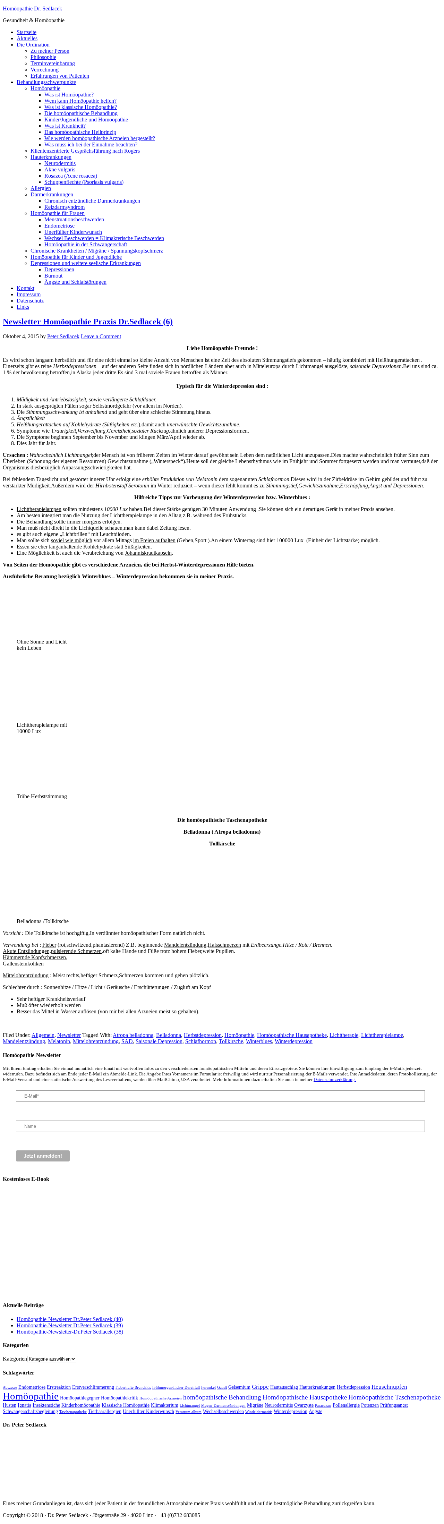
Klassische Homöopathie (126, 1405)
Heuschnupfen (389, 1386)
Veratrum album (189, 1412)
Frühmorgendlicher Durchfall (176, 1387)
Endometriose (31, 1387)
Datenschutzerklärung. (335, 1079)
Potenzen (370, 1405)
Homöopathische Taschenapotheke (394, 1397)
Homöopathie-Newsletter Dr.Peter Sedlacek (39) (70, 1325)
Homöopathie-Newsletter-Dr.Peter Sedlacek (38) (70, 1332)
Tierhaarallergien (104, 1411)
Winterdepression (294, 1041)
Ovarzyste (304, 1405)
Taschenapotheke (73, 1412)
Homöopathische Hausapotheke (292, 1035)
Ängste (315, 1411)
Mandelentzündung (24, 1041)
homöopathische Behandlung (222, 1397)
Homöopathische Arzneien (160, 1398)
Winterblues (259, 1041)
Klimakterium (164, 1405)
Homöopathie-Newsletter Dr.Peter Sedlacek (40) (70, 1319)
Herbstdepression (203, 1035)
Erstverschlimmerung (93, 1387)
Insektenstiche (46, 1405)
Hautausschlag (284, 1387)
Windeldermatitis (258, 1412)
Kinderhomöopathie (80, 1405)
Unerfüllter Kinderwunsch (148, 1411)
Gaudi (222, 1387)
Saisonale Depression (159, 1041)
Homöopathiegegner (80, 1397)
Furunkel (208, 1387)
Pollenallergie (346, 1405)
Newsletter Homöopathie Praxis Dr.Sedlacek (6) (88, 321)
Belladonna (168, 1035)
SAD (127, 1041)
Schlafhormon (200, 1041)
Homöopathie (239, 1035)
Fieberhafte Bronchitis (133, 1387)
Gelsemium (239, 1387)
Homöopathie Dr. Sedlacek (32, 8)
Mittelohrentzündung (96, 1041)
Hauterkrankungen (317, 1387)
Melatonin (59, 1041)
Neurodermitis (279, 1405)
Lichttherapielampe (382, 1035)
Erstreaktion (59, 1387)
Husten (9, 1405)
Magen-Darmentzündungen (223, 1405)
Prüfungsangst (394, 1405)
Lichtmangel (190, 1405)
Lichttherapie (344, 1035)
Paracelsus (323, 1405)
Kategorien (15, 1359)
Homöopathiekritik (119, 1397)
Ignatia (24, 1405)
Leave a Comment (101, 336)
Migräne (255, 1405)
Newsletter (69, 1035)
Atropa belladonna (133, 1035)
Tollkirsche (231, 1041)
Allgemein (43, 1035)
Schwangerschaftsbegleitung (30, 1411)
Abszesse (10, 1387)
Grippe (260, 1386)
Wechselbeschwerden (223, 1411)
